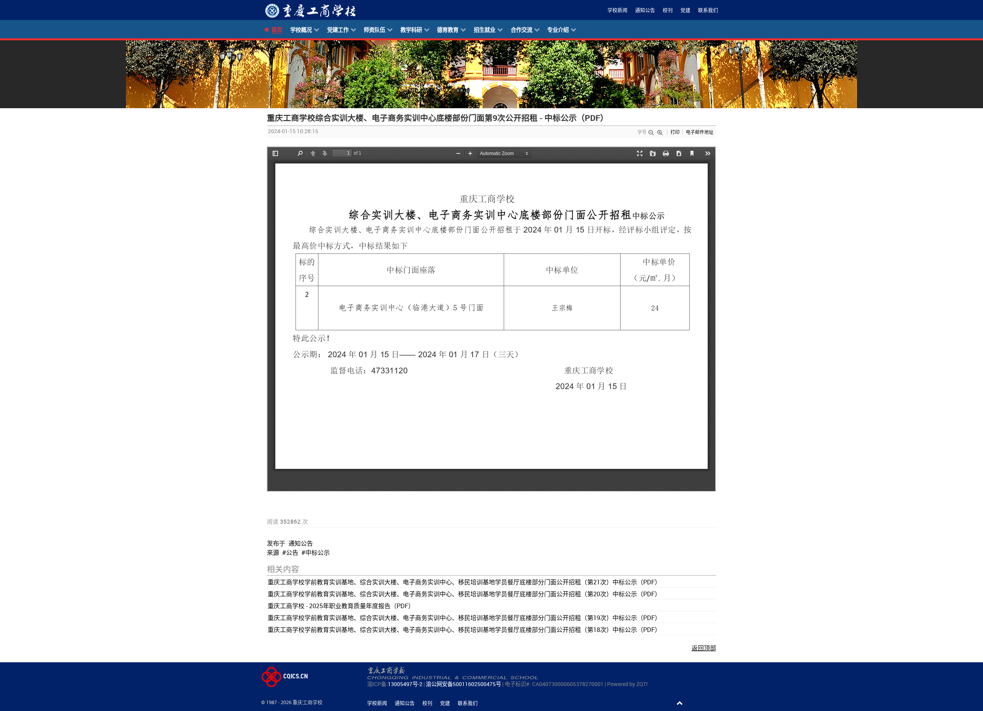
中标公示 (317, 552)
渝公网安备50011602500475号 (463, 684)
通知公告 (645, 10)
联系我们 (708, 10)
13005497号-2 (405, 684)
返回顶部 (704, 648)
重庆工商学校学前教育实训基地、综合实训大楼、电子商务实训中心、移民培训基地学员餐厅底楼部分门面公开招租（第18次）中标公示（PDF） (464, 629)
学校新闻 (617, 10)
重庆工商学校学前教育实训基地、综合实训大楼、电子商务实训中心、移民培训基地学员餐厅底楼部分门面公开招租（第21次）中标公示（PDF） (464, 582)
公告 (292, 552)
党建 (685, 10)
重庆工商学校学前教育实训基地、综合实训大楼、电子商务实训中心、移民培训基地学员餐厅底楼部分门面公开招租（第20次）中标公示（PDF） (464, 594)
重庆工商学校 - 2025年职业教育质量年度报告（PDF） (341, 606)
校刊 (668, 10)
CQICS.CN (295, 676)
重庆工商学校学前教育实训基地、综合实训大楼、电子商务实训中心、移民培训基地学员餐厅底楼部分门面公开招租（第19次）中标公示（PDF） (464, 618)
